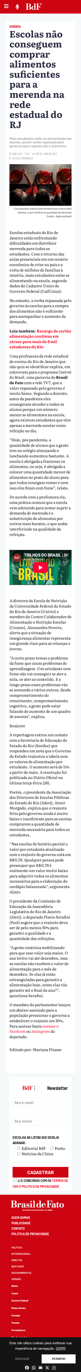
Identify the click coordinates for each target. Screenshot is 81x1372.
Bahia (14, 1285)
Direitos (16, 1260)
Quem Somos (20, 1218)
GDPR (61, 1348)
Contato (18, 1228)
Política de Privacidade (30, 1234)
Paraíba (15, 1315)
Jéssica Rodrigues (22, 158)
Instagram (41, 1031)
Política (16, 1247)
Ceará (14, 1293)
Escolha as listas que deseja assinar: (36, 1140)
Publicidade (21, 1223)
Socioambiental (21, 1272)
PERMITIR (58, 1358)
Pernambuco (18, 1330)
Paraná (15, 1322)
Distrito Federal (19, 1300)
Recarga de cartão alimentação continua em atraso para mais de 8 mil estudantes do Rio (40, 339)
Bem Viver (17, 1266)
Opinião (16, 1279)
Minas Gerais (18, 1308)
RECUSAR (22, 1358)
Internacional (21, 1253)
